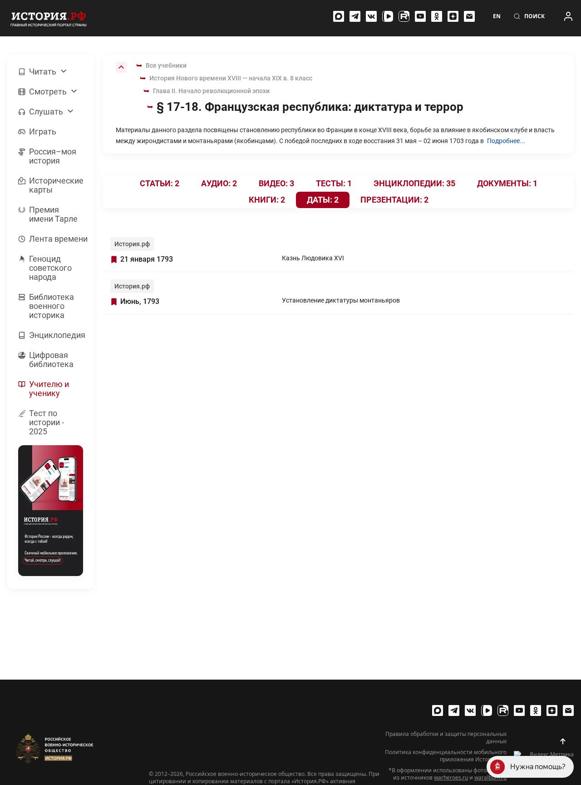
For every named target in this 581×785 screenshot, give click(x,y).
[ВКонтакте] (371, 16)
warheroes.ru (451, 777)
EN (497, 16)
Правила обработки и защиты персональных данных (446, 737)
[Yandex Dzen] (453, 16)
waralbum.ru (490, 777)
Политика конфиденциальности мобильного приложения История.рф (446, 756)
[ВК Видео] (387, 16)
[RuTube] (404, 16)
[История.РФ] (48, 18)
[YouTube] (420, 16)
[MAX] (338, 16)
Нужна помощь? (538, 766)
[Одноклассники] (436, 16)
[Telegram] (355, 16)
